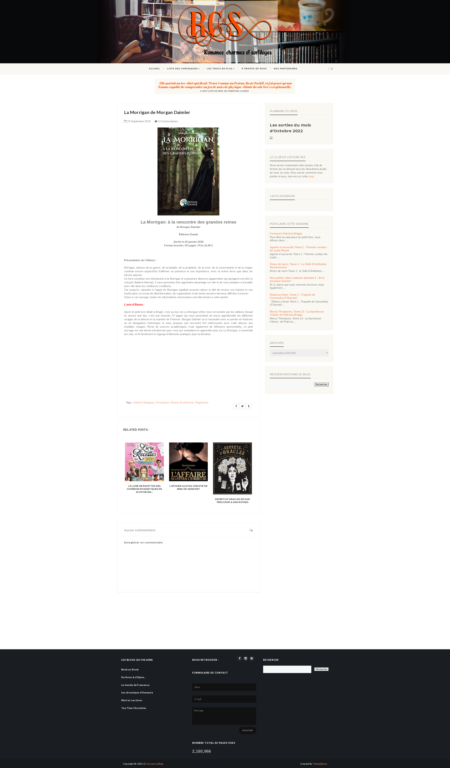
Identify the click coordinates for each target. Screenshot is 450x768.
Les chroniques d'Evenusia (137, 692)
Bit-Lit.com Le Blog (153, 763)
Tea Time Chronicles (133, 707)
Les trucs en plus (220, 69)
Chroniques (162, 402)
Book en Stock (130, 669)
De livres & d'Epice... (133, 677)
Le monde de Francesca (135, 684)
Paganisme (202, 402)
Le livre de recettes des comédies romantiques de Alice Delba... (144, 489)
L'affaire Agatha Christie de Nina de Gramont (188, 487)
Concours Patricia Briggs (286, 233)
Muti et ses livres (131, 700)
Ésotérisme (187, 402)
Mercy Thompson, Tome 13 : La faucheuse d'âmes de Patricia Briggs (296, 313)
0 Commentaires (168, 121)
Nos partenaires (285, 69)
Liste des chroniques (182, 69)
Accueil (154, 69)
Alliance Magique (144, 402)
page (311, 176)
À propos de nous (254, 69)
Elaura (174, 402)
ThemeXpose (320, 763)
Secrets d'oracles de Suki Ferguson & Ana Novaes (232, 500)
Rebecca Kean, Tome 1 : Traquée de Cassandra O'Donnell (292, 296)
